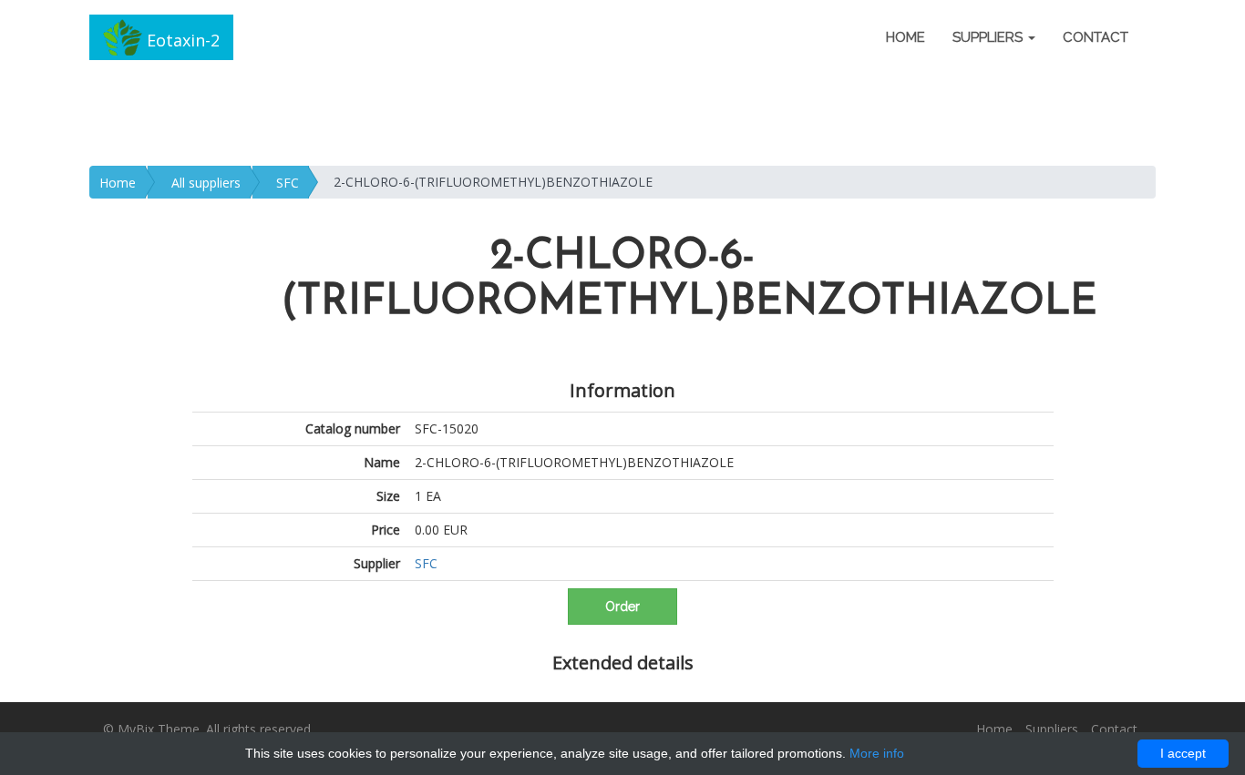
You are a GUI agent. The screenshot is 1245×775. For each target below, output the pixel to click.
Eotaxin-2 (181, 40)
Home (905, 37)
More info (876, 753)
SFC (287, 182)
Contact (1095, 37)
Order (622, 606)
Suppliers (1051, 729)
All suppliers (206, 182)
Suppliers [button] (989, 37)
